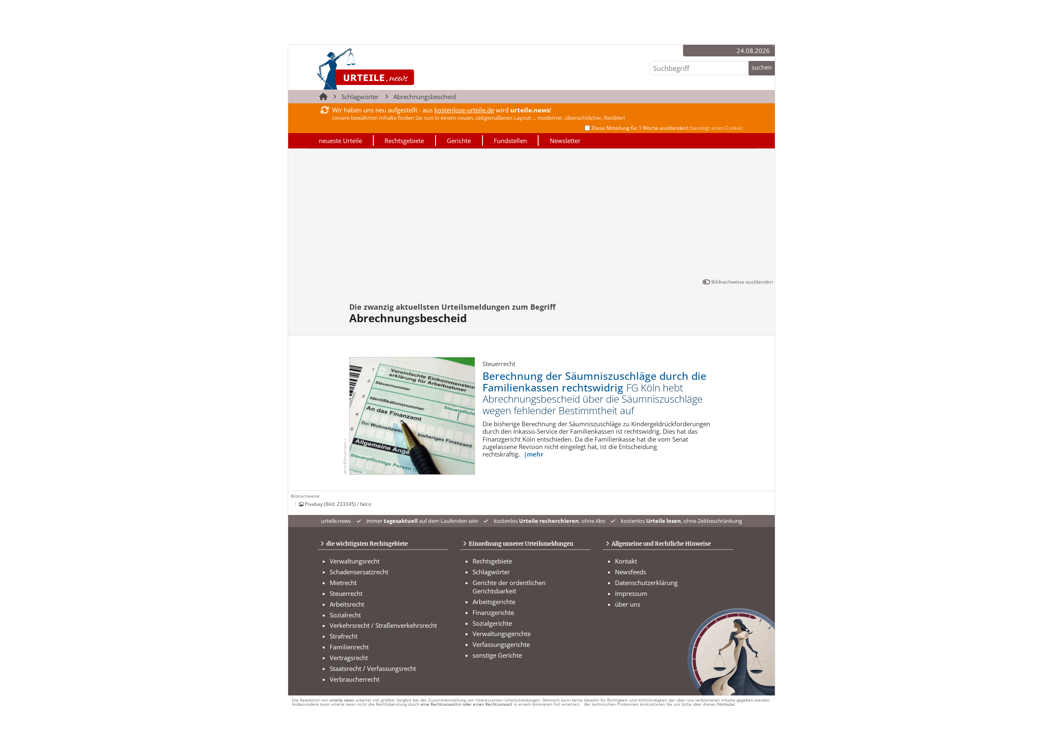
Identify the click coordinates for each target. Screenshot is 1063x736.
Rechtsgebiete (404, 140)
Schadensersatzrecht (359, 572)
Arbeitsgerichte (494, 602)
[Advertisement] (531, 215)
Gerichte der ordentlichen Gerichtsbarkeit (509, 586)
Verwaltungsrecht (355, 561)
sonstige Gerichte (497, 655)
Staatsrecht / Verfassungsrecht (373, 668)
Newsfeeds (630, 572)
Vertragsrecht (349, 657)
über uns (627, 604)
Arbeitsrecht (347, 604)
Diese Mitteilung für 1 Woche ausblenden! (667, 128)
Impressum (631, 593)
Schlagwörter (360, 96)
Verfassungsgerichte (501, 644)
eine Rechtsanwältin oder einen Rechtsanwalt (466, 704)
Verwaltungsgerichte (502, 633)
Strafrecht (344, 636)
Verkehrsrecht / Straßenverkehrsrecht (383, 625)
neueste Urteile (340, 140)
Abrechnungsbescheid (424, 96)
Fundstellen (510, 140)
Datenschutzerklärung (646, 582)
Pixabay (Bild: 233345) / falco (338, 503)
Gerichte (459, 140)
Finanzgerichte (493, 612)
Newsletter (565, 140)
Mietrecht (343, 582)
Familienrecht (349, 647)
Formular (726, 704)
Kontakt (626, 561)
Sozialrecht (345, 615)
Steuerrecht (346, 593)
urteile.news (341, 700)
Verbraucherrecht (355, 679)
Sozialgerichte (492, 623)
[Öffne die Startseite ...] (394, 68)
